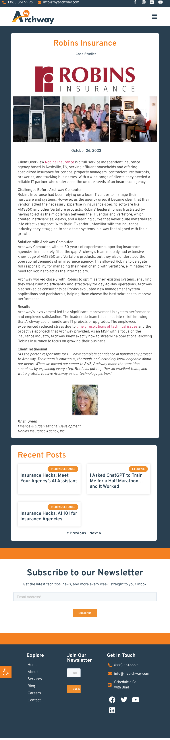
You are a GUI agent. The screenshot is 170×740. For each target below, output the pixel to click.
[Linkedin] (112, 710)
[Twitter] (124, 699)
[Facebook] (112, 699)
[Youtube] (135, 699)
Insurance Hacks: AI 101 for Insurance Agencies (48, 516)
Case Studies (86, 54)
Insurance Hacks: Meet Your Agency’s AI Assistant (48, 478)
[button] (6, 672)
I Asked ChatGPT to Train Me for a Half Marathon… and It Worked (116, 481)
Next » (95, 533)
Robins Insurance (59, 162)
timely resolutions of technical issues (106, 326)
